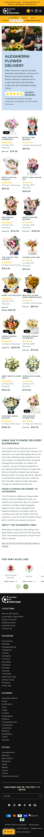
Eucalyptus (7, 734)
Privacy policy (9, 828)
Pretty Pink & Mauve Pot (31, 178)
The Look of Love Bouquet (10, 258)
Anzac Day (6, 686)
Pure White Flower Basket (31, 377)
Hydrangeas (7, 716)
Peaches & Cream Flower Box (30, 337)
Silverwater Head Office (12, 617)
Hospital (6, 671)
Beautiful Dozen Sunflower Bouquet (32, 296)
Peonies (5, 740)
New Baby (6, 662)
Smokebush (7, 725)
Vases (4, 764)
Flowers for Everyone (18, 825)
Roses (4, 701)
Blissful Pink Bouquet (28, 138)
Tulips (5, 710)
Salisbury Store (9, 623)
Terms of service (23, 828)
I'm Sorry (6, 659)
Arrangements (8, 752)
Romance (6, 665)
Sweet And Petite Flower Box (10, 138)
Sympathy (6, 656)
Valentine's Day (9, 677)
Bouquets (6, 761)
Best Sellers (7, 758)
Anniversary (7, 641)
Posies (5, 773)
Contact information (23, 832)
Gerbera (5, 719)
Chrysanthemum (9, 722)
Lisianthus (6, 728)
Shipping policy (36, 828)
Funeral (5, 653)
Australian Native (9, 698)
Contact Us (7, 628)
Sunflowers (7, 704)
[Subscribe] (39, 796)
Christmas (6, 674)
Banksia (5, 731)
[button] (40, 11)
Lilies (4, 707)
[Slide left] (18, 586)
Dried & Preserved (10, 776)
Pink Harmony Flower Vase (28, 417)
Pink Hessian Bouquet (7, 218)
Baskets (5, 755)
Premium (6, 683)
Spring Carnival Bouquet (9, 337)
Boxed (5, 767)
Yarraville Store (8, 626)
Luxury (5, 770)
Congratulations (9, 647)
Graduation (7, 650)
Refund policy (34, 825)
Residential (14, 18)
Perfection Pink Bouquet (30, 218)
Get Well (6, 668)
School (33, 18)
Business (24, 18)
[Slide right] (25, 586)
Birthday (6, 644)
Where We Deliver (10, 614)
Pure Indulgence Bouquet (10, 417)
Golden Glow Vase (31, 257)
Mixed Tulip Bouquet (11, 295)
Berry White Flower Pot (11, 377)
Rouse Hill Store (9, 620)
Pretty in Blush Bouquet (9, 178)
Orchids (5, 713)
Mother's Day (8, 680)
